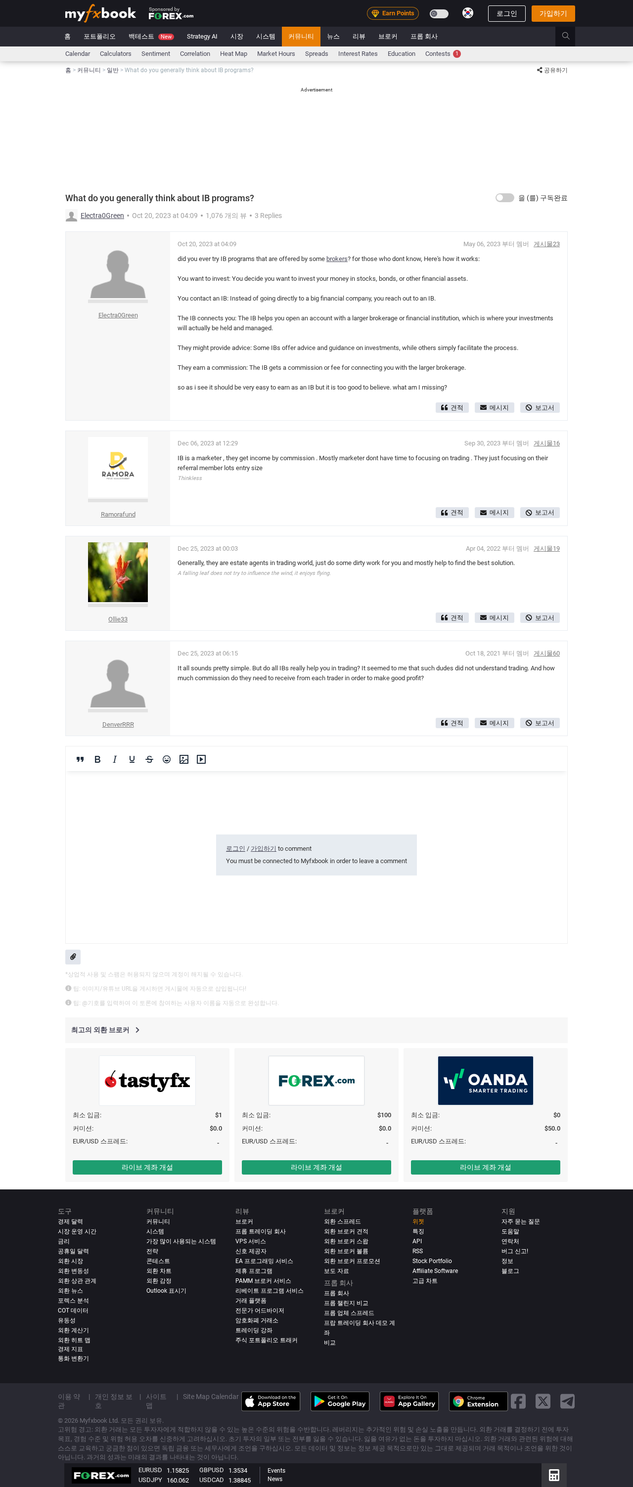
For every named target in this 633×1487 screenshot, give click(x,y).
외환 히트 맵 (74, 1340)
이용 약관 (69, 1401)
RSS (417, 1251)
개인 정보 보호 (114, 1401)
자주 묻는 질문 (520, 1221)
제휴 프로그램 (253, 1271)
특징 (418, 1231)
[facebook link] (518, 1401)
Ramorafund (118, 514)
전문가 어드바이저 (259, 1310)
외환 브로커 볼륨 (346, 1251)
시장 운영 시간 (77, 1231)
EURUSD (150, 1470)
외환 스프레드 (342, 1221)
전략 (152, 1251)
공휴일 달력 (73, 1251)
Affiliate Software (435, 1271)
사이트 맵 (156, 1401)
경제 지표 (70, 1349)
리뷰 (359, 36)
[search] (571, 36)
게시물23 (547, 244)
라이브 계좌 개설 (147, 1167)
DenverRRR (118, 724)
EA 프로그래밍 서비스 (264, 1261)
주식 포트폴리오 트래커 (266, 1340)
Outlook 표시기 (166, 1290)
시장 (236, 36)
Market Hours (276, 53)
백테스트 (150, 36)
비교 (330, 1342)
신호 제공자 (251, 1251)
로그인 (507, 13)
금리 (64, 1241)
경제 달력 (70, 1221)
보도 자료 (336, 1271)
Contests (441, 53)
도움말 (510, 1231)
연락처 (510, 1241)
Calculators (116, 53)
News (275, 1479)
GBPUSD (211, 1470)
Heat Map (233, 53)
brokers (337, 258)
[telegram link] (567, 1401)
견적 (457, 407)
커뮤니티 (301, 36)
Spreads (316, 53)
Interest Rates (358, 53)
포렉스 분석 (73, 1300)
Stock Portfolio (432, 1261)
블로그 (510, 1271)
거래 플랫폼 (251, 1300)
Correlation (195, 53)
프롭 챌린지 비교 (346, 1303)
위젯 (418, 1221)
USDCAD (211, 1480)
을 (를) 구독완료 (543, 198)
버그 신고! (514, 1251)
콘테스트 (158, 1261)
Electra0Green (102, 215)
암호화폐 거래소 (256, 1320)
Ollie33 (118, 619)
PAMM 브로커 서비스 (263, 1280)
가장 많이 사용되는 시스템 (181, 1241)
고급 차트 (425, 1280)
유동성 (67, 1320)
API (417, 1241)
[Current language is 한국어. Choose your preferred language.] (467, 13)
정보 (507, 1261)
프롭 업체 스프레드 (349, 1313)
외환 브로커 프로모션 (352, 1261)
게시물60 (547, 653)
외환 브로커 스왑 (346, 1241)
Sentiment (155, 53)
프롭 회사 (424, 36)
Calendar (77, 53)
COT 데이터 (73, 1310)
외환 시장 (70, 1261)
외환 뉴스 (70, 1290)
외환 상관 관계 (77, 1280)
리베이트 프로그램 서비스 (269, 1290)
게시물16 (547, 443)
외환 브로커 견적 (346, 1231)
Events (276, 1470)
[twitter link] (543, 1401)
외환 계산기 (73, 1330)
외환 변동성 (73, 1271)
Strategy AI (202, 36)
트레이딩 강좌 (253, 1330)
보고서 (544, 407)
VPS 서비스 (250, 1241)
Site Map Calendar (211, 1396)
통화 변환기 (73, 1358)
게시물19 (547, 548)
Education (401, 53)
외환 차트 (159, 1271)
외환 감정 (159, 1280)
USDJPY (150, 1480)
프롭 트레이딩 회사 (260, 1231)
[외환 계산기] (554, 1475)
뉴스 (333, 36)
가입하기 (553, 13)
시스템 (265, 36)
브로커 (388, 36)
